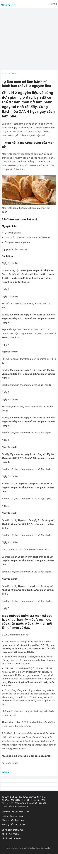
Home (4, 73)
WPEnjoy (47, 848)
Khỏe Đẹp (12, 73)
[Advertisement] (29, 39)
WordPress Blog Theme (31, 848)
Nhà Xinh (8, 5)
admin (5, 772)
